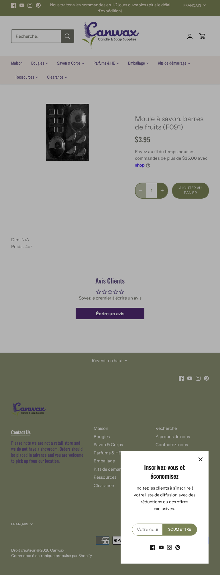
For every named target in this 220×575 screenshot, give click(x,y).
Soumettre (179, 529)
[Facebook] (152, 547)
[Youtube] (161, 547)
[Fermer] (200, 459)
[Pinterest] (177, 547)
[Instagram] (169, 547)
